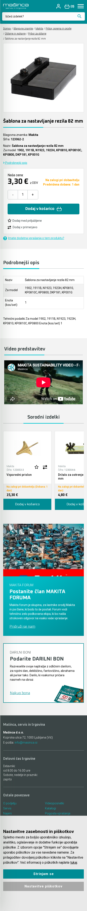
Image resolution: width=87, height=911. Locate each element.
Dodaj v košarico (39, 209)
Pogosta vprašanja (57, 813)
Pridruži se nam (22, 627)
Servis (7, 808)
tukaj (73, 863)
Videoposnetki (54, 803)
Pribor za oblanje (37, 33)
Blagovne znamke (23, 28)
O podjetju (9, 803)
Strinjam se (43, 874)
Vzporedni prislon (19, 474)
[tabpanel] (27, 470)
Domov (7, 28)
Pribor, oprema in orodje (58, 28)
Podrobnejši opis (16, 162)
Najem (7, 813)
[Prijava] (59, 6)
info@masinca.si (26, 742)
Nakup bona (20, 693)
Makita (39, 28)
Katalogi (50, 808)
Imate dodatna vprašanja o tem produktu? (36, 238)
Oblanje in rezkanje (15, 33)
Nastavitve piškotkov (43, 886)
